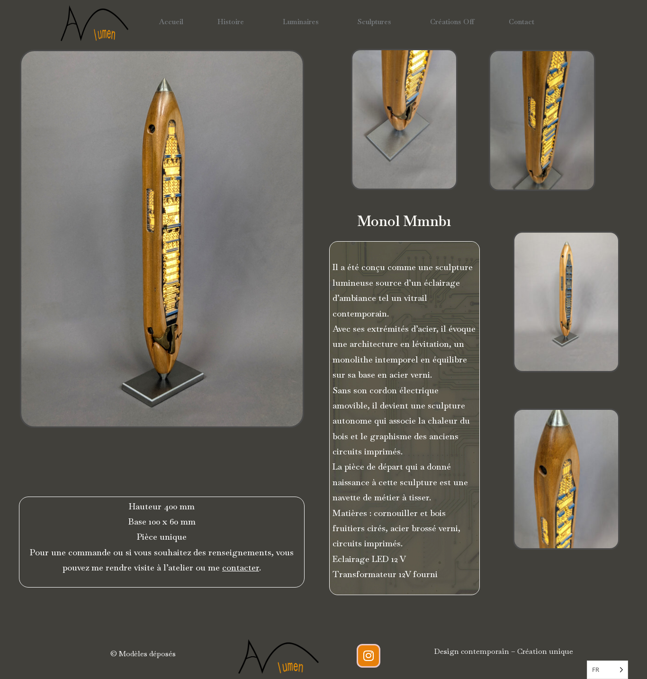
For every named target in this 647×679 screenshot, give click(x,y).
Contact (521, 21)
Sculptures (374, 21)
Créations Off (452, 21)
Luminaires (301, 21)
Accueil (171, 21)
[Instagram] (368, 656)
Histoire (230, 21)
